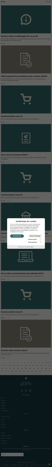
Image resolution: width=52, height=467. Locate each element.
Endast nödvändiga (35, 236)
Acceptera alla (17, 236)
